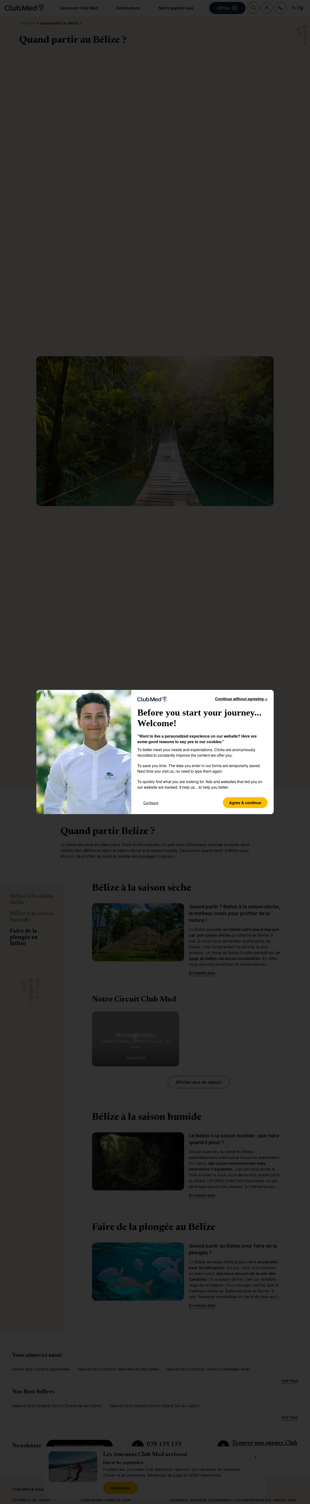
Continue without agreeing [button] (241, 699)
